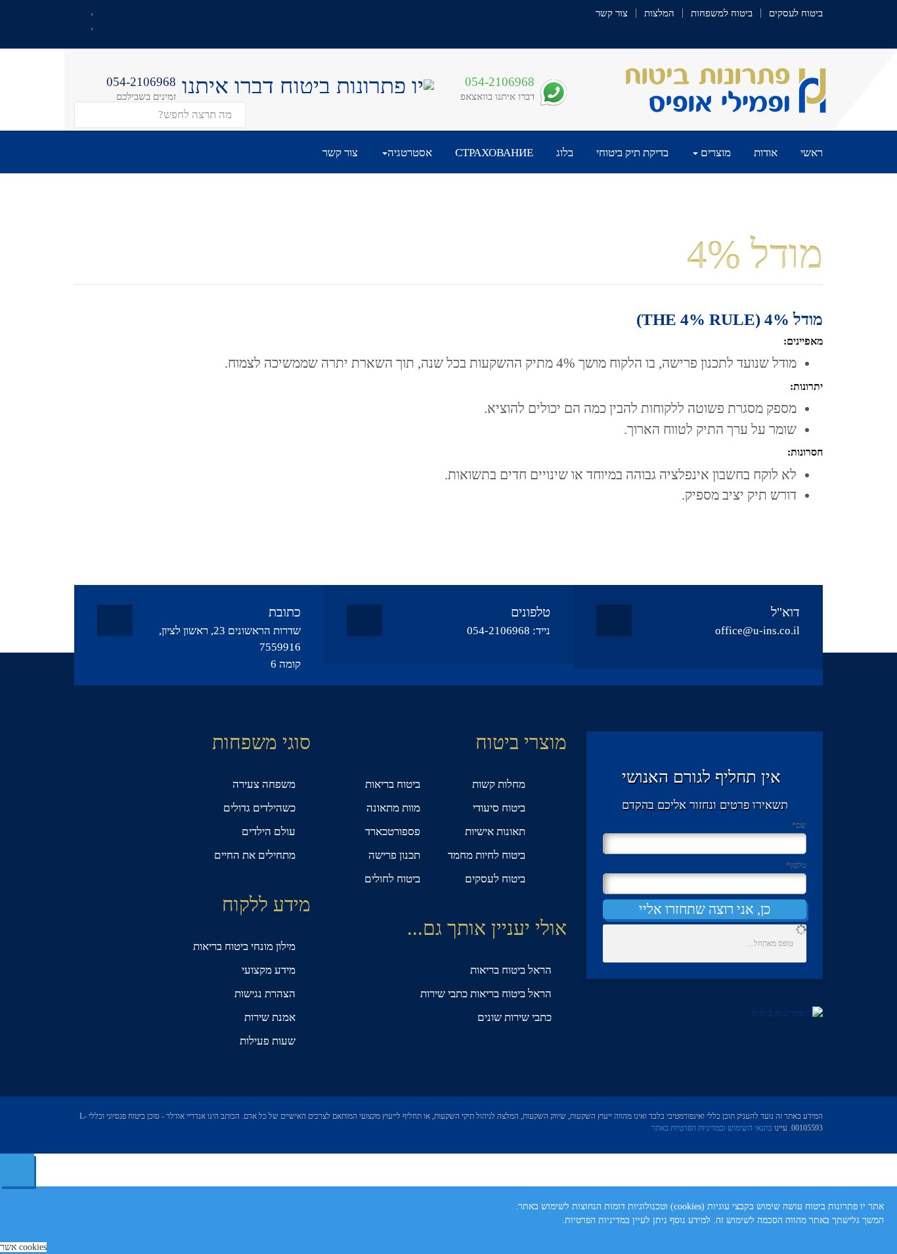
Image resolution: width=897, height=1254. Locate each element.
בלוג (564, 152)
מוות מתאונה (393, 808)
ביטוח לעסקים (796, 13)
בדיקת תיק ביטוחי (632, 152)
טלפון (796, 865)
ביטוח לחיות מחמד (486, 855)
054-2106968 (500, 82)
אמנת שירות (269, 1017)
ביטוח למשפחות (722, 13)
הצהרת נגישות (264, 993)
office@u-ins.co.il (757, 630)
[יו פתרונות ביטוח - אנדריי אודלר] (716, 89)
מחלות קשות (498, 784)
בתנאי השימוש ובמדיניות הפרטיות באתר (711, 1128)
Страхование (494, 152)
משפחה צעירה (263, 784)
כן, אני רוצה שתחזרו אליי (704, 909)
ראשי (811, 152)
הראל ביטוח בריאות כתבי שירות (486, 993)
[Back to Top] (17, 1170)
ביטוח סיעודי (499, 808)
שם (799, 825)
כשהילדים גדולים (259, 808)
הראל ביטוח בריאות (511, 970)
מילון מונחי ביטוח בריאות (244, 946)
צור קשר (612, 13)
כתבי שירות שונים (514, 1017)
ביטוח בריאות (392, 784)
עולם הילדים (268, 831)
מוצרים (714, 152)
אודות (765, 152)
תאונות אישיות (495, 831)
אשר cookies (23, 1247)
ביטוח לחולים (392, 879)
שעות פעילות (267, 1041)
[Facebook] (105, 13)
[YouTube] (105, 27)
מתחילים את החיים (254, 855)
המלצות (659, 13)
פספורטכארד (392, 831)
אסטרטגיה (409, 152)
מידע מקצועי (268, 970)
